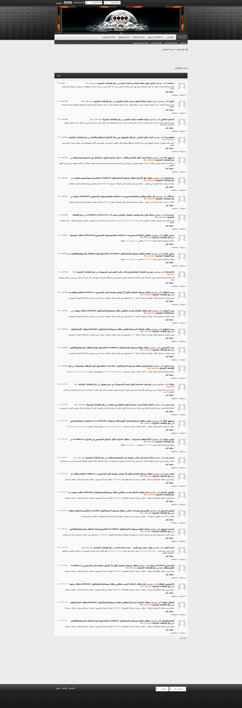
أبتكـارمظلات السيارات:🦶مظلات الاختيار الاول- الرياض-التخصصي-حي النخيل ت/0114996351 (112, 439)
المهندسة (169, 137)
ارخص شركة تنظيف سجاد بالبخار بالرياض (134, 101)
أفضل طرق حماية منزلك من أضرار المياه (137, 83)
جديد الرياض (168, 310)
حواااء (171, 384)
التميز (171, 101)
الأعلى (58, 688)
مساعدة (59, 3)
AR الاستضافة (139, 37)
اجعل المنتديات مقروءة (140, 43)
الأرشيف (64, 688)
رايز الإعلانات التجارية (101, 83)
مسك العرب (169, 547)
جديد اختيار (169, 366)
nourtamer (170, 215)
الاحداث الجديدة (156, 43)
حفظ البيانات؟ (78, 2)
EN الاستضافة (124, 37)
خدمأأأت (170, 196)
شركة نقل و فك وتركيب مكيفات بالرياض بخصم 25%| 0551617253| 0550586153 (120, 215)
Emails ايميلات (108, 37)
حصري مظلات (168, 235)
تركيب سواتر (168, 439)
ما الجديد (183, 43)
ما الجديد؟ (182, 37)
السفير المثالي (167, 119)
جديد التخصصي (167, 347)
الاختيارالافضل (168, 621)
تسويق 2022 (168, 157)
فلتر (59, 75)
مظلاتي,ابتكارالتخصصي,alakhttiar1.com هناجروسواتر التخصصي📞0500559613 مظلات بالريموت (110, 235)
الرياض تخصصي (167, 510)
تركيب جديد (169, 474)
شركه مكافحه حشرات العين (137, 119)
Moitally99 (169, 272)
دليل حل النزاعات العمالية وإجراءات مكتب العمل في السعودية (126, 272)
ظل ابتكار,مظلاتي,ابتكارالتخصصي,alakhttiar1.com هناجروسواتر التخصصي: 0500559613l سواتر (114, 196)
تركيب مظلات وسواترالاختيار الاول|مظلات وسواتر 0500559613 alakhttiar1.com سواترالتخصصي (110, 421)
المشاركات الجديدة (170, 43)
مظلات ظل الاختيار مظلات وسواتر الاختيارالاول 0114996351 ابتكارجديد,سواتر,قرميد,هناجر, (113, 178)
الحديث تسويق (167, 529)
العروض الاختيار (167, 492)
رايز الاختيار (169, 178)
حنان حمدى (169, 404)
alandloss (170, 83)
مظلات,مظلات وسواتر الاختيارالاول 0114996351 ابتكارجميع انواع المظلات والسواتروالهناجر (111, 253)
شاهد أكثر (170, 91)
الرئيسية (181, 49)
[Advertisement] (121, 59)
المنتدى (170, 37)
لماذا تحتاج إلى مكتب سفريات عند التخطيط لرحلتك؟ (130, 457)
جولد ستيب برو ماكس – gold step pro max (134, 547)
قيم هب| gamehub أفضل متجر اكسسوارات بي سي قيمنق (126, 384)
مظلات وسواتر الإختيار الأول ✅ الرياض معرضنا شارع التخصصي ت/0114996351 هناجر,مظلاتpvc (110, 292)
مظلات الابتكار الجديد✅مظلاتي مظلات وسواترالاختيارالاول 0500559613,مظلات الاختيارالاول (111, 329)
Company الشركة (155, 37)
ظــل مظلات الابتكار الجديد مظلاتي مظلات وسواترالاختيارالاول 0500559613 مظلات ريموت (113, 310)
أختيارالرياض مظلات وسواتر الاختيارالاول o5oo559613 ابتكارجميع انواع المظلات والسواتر (114, 366)
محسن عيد (169, 457)
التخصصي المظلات (166, 584)
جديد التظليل (168, 329)
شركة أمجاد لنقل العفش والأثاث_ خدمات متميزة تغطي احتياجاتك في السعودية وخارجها (113, 157)
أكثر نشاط (183, 638)
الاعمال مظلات (168, 602)
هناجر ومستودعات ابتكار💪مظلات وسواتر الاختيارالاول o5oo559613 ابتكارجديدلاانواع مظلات (108, 510)
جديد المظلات (168, 292)
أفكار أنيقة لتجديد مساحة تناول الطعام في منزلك (131, 404)
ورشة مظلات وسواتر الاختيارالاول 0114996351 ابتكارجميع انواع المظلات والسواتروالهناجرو (109, 529)
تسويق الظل (168, 421)
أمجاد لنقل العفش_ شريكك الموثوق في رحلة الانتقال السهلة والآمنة (122, 137)
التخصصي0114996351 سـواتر (162, 565)
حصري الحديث (168, 253)
